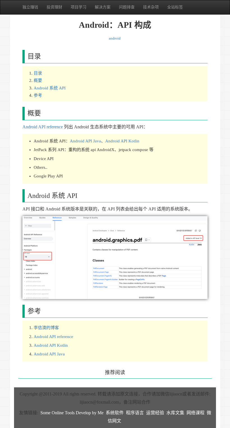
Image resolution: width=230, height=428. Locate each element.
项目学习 (78, 7)
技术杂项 (151, 7)
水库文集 (175, 412)
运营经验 (155, 412)
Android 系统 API (50, 88)
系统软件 (115, 412)
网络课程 (195, 412)
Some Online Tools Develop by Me (72, 412)
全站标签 (175, 7)
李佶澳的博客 (46, 327)
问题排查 (127, 7)
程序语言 (135, 412)
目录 (38, 73)
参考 (38, 95)
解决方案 (103, 7)
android (115, 38)
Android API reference (42, 126)
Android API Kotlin (122, 141)
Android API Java (85, 141)
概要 (38, 80)
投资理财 (54, 7)
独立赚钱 (30, 7)
